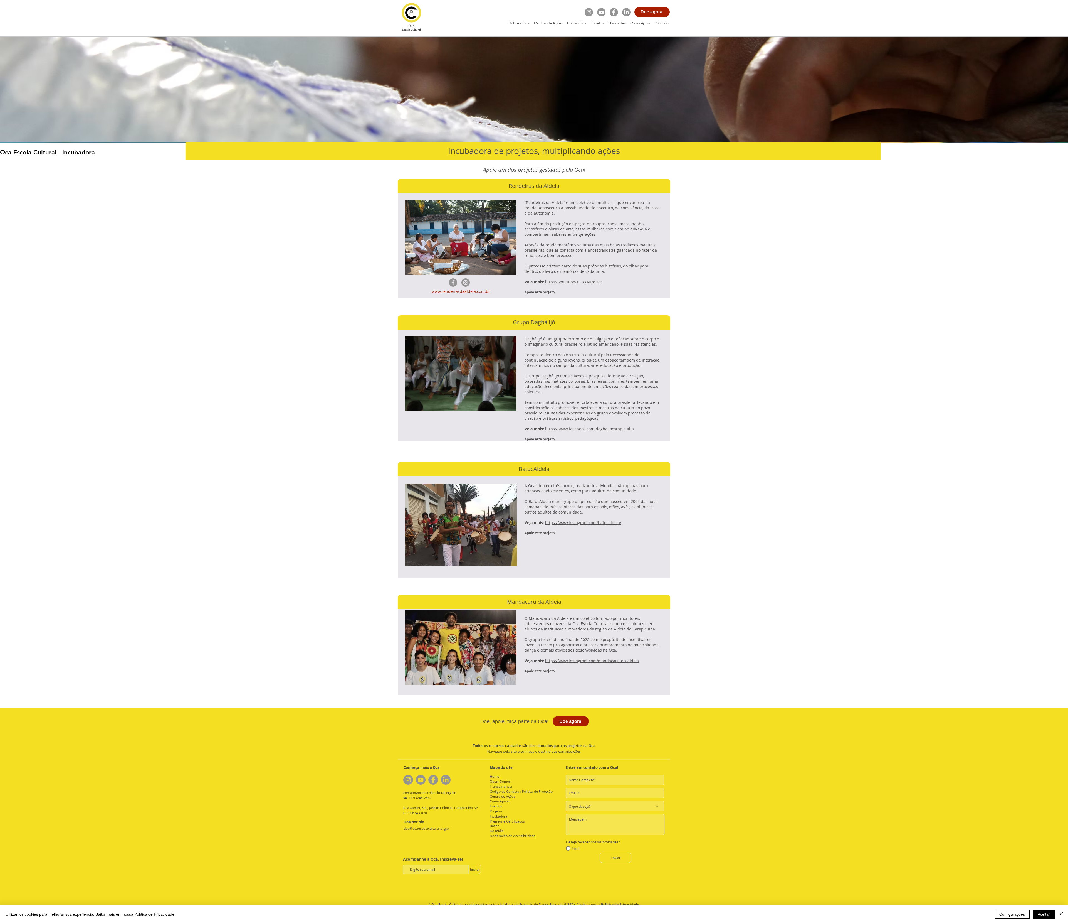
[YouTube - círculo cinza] (601, 12)
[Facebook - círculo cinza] (614, 12)
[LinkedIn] (626, 12)
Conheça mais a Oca (422, 767)
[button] (597, 23)
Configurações (1012, 914)
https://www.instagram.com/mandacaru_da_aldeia (592, 660)
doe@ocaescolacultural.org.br (427, 828)
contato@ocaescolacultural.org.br (429, 793)
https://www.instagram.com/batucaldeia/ (583, 522)
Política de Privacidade (620, 904)
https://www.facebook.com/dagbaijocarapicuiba (589, 428)
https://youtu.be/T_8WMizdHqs (574, 281)
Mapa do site (501, 767)
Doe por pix (414, 821)
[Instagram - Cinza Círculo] (589, 12)
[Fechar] (1061, 914)
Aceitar (1044, 914)
